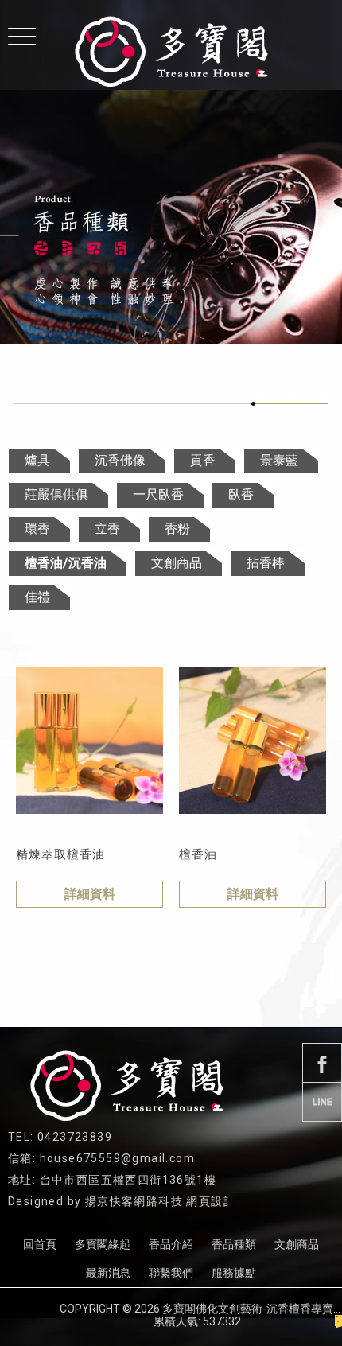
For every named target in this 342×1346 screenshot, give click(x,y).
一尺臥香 (158, 494)
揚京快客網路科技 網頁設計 (160, 1201)
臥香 (241, 494)
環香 (37, 528)
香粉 (177, 528)
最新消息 (108, 1272)
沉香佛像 (120, 460)
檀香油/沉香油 (66, 562)
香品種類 (234, 1244)
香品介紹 (171, 1244)
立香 (107, 528)
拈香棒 (266, 562)
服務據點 (234, 1272)
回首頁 (39, 1244)
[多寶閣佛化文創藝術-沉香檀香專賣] (171, 52)
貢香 (203, 460)
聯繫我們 (171, 1272)
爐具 (37, 460)
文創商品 (176, 562)
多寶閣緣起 (102, 1244)
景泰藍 (279, 460)
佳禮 (37, 597)
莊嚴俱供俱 (56, 494)
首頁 (265, 393)
